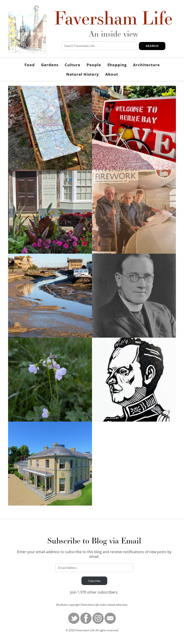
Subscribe (94, 581)
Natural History (82, 74)
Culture (72, 64)
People (94, 64)
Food (29, 64)
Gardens (49, 64)
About (111, 74)
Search (152, 46)
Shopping (117, 64)
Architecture (146, 64)
